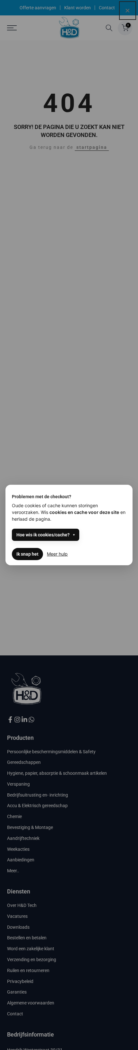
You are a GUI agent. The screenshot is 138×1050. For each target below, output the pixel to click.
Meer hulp (57, 554)
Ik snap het (27, 554)
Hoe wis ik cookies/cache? (43, 534)
